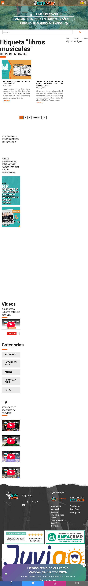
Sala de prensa (57, 520)
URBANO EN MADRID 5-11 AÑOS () (44, 23)
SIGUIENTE (36, 118)
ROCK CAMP (10, 354)
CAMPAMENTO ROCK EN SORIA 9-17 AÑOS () (44, 19)
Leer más (6, 101)
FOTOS (8, 390)
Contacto (54, 512)
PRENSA (8, 372)
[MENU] (2, 2)
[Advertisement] (11, 264)
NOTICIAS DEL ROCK (11, 363)
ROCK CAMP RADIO (10, 381)
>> (44, 118)
